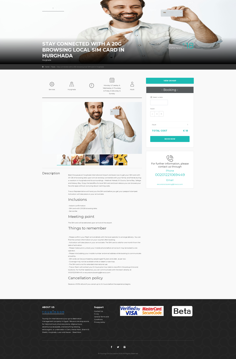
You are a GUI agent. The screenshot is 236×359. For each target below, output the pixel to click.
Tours (162, 10)
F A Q (96, 314)
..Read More (76, 332)
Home (153, 10)
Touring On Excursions (53, 9)
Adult (152, 109)
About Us (173, 10)
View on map (170, 81)
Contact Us (187, 10)
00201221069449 (170, 174)
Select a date (158, 97)
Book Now (170, 139)
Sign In (190, 3)
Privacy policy (99, 322)
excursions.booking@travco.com (170, 184)
